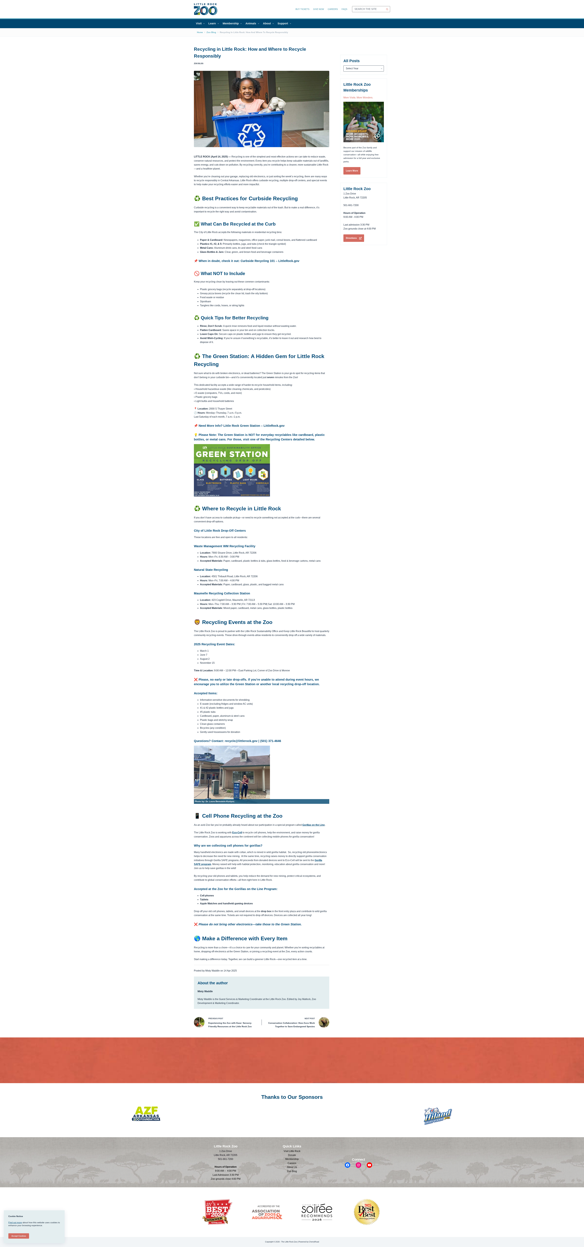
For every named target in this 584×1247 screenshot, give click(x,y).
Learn (212, 23)
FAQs (344, 9)
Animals (250, 23)
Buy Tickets (302, 9)
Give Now (318, 9)
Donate (292, 1155)
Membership (231, 23)
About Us (292, 1167)
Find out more (15, 1222)
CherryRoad (314, 1242)
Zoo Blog (198, 63)
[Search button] (387, 9)
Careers (333, 9)
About (267, 23)
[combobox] (368, 9)
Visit (199, 23)
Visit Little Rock (292, 1151)
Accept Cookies (18, 1236)
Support (283, 23)
